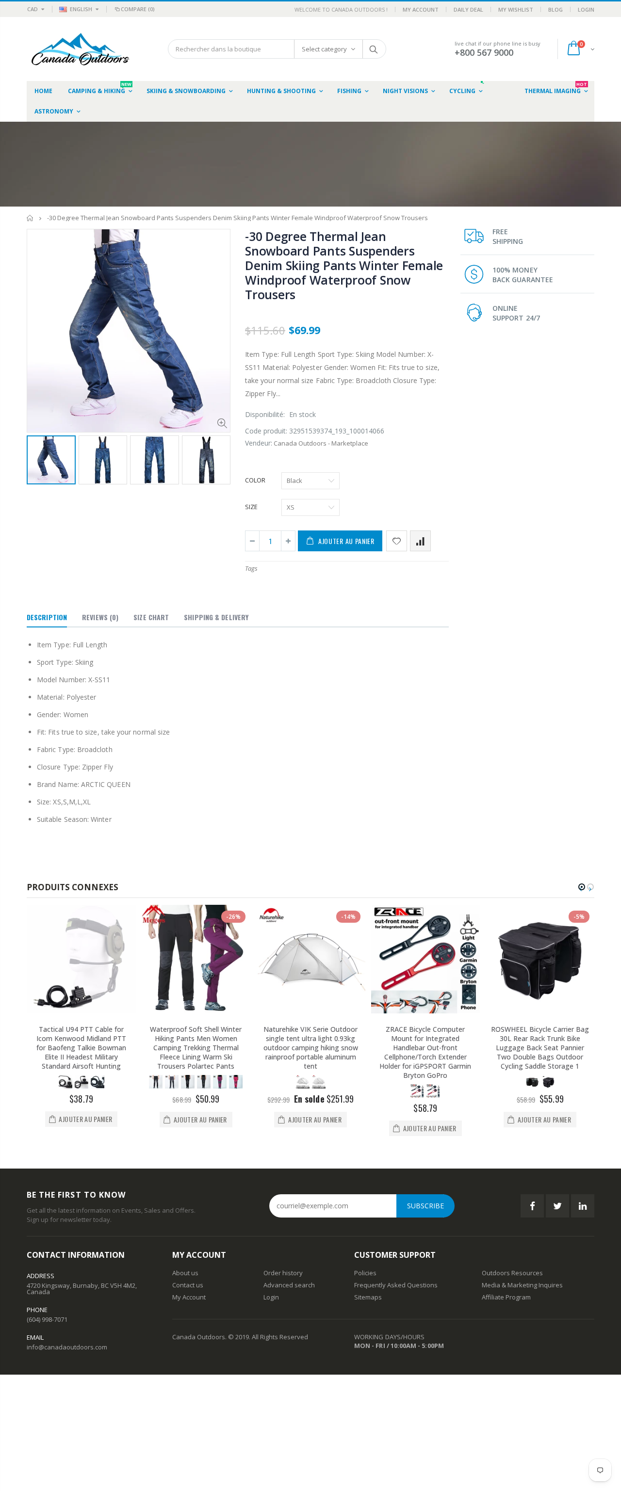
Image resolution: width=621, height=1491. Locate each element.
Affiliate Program (506, 1297)
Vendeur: (258, 443)
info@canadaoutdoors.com (67, 1347)
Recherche (374, 49)
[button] (581, 887)
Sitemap (366, 1297)
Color (255, 480)
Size (251, 506)
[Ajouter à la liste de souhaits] (396, 540)
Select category (324, 49)
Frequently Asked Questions (396, 1285)
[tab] (47, 617)
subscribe (425, 1205)
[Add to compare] (420, 540)
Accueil (30, 218)
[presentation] (37, 459)
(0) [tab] (100, 617)
